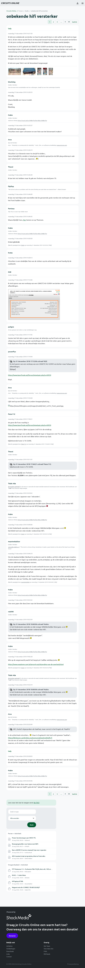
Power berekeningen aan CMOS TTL (24, 838)
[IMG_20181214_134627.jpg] (29, 71)
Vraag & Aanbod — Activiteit (18, 865)
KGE (9, 272)
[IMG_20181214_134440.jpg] (14, 71)
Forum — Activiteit (14, 833)
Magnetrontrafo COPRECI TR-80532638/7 (26, 887)
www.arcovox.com (62, 145)
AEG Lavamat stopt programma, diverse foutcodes (28, 856)
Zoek (32, 825)
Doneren (12, 936)
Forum (20, 11)
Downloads (10, 951)
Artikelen (9, 946)
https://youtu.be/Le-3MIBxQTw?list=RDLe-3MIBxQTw (32, 120)
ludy (9, 28)
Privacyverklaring (73, 964)
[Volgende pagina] (65, 22)
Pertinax (11, 208)
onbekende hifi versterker (39, 11)
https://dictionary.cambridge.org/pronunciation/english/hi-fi (30, 738)
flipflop (11, 186)
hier (24, 220)
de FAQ (36, 803)
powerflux (12, 351)
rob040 (11, 611)
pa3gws (11, 327)
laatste (74, 22)
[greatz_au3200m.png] (34, 304)
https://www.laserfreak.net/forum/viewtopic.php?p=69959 (29, 375)
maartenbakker (14, 541)
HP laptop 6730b (17, 881)
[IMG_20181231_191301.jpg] (51, 71)
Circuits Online (11, 11)
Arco (10, 139)
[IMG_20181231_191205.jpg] (39, 71)
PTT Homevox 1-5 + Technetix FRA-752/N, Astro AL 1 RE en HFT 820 (34, 869)
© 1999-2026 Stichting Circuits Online (18, 964)
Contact (9, 956)
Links (8, 954)
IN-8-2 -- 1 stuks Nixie (19, 875)
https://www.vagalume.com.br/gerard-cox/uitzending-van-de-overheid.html (36, 664)
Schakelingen (10, 949)
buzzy (10, 252)
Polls (45, 951)
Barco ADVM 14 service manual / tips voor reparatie (29, 850)
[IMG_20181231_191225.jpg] (45, 71)
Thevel (10, 167)
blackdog (11, 82)
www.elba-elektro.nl (13, 547)
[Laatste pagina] (69, 22)
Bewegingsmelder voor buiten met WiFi (25, 844)
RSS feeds (47, 954)
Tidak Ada (12, 483)
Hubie (10, 115)
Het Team (47, 946)
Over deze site (48, 949)
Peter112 (11, 414)
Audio (27, 11)
